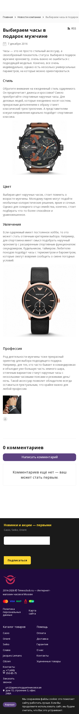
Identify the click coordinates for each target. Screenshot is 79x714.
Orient (6, 638)
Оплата (41, 633)
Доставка (42, 638)
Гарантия (42, 644)
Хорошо (10, 704)
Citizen (7, 661)
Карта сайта (32, 612)
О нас (40, 650)
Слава (6, 650)
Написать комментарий (39, 457)
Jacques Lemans (12, 655)
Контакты (43, 655)
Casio (6, 633)
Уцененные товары (49, 661)
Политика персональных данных (12, 612)
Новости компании (29, 17)
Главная (8, 17)
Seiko (6, 644)
